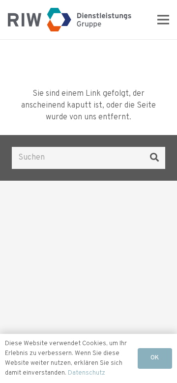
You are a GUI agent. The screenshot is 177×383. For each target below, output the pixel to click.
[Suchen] (154, 157)
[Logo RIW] (70, 19)
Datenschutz (86, 373)
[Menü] (163, 19)
